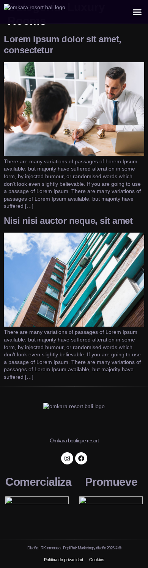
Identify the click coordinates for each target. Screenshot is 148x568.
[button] (137, 12)
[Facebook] (81, 458)
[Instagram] (67, 458)
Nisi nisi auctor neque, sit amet (68, 220)
